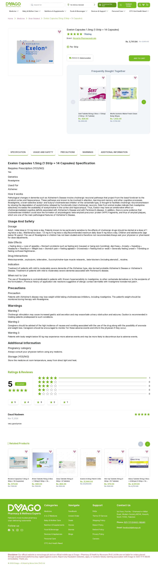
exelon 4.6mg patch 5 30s (90, 479)
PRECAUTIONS (68, 152)
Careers (96, 539)
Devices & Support (98, 11)
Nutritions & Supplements (54, 11)
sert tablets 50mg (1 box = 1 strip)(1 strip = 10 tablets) (92, 115)
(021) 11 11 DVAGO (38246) (134, 522)
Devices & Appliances (53, 534)
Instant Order (129, 5)
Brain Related (34, 18)
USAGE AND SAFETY (43, 152)
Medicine (12, 11)
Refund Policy (98, 529)
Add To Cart (139, 58)
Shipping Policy (99, 520)
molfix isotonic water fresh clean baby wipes (123, 115)
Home (10, 18)
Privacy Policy (98, 534)
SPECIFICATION (18, 152)
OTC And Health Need (138, 11)
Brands (71, 529)
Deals (70, 520)
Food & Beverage (51, 529)
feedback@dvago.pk (132, 527)
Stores (71, 525)
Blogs (70, 534)
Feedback (72, 511)
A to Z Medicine (50, 516)
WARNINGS (87, 152)
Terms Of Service (100, 516)
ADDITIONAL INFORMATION (114, 152)
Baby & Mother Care (30, 11)
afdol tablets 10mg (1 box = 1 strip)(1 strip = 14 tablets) (42, 481)
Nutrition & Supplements (54, 525)
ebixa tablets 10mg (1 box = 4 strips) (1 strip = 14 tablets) (138, 481)
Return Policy (98, 525)
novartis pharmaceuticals (84, 38)
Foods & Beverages (77, 11)
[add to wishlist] (59, 32)
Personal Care (117, 11)
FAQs (95, 511)
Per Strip (74, 47)
